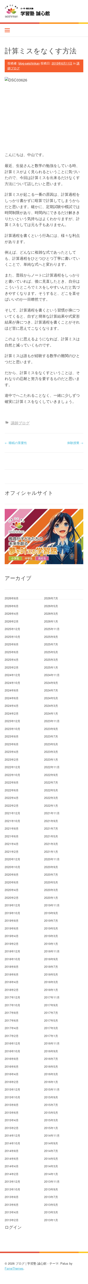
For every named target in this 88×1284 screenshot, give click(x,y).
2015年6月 (12, 1112)
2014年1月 (51, 1174)
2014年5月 (51, 1158)
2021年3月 (51, 844)
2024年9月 (51, 683)
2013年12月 (12, 1181)
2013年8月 (12, 1197)
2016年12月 (12, 1043)
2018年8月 (12, 966)
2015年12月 (12, 1089)
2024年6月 (12, 698)
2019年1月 (51, 944)
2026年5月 (51, 606)
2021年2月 (12, 851)
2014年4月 (12, 1166)
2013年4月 (12, 1212)
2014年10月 (12, 1143)
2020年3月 (51, 890)
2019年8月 (12, 920)
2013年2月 (12, 1220)
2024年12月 (12, 675)
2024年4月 (12, 706)
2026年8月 (12, 598)
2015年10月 (12, 1097)
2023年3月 (51, 752)
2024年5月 (51, 698)
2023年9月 (51, 729)
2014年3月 (51, 1166)
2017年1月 (51, 1036)
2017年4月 (12, 1028)
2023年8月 (12, 736)
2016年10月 (12, 1051)
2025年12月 (12, 629)
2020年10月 (12, 867)
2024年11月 (52, 675)
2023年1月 (51, 759)
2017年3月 (51, 1028)
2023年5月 (51, 744)
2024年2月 (12, 713)
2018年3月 (51, 982)
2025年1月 (51, 667)
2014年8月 (12, 1151)
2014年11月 (52, 1135)
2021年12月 (12, 813)
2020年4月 (12, 890)
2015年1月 (51, 1128)
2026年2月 (12, 621)
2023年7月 (51, 736)
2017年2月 (12, 1036)
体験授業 (75, 442)
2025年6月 (12, 652)
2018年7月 (51, 966)
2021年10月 (12, 821)
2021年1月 (51, 851)
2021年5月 (51, 836)
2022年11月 (52, 767)
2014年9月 (51, 1143)
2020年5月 (51, 882)
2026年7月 (51, 598)
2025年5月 (51, 652)
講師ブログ (20, 423)
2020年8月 (12, 874)
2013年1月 (51, 1220)
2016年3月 (51, 1074)
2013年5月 (51, 1205)
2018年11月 (52, 951)
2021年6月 (12, 836)
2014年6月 (12, 1158)
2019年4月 (12, 936)
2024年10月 (12, 683)
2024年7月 (51, 690)
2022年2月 (12, 805)
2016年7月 (51, 1059)
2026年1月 (51, 621)
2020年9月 (51, 867)
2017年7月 (51, 1013)
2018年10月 (12, 959)
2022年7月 (51, 782)
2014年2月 (12, 1174)
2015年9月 (51, 1097)
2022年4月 (12, 798)
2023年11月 (52, 721)
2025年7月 (51, 644)
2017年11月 (52, 997)
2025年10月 (12, 637)
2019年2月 (12, 944)
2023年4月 (12, 752)
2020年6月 (12, 882)
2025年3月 (51, 659)
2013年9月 (51, 1189)
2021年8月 (12, 828)
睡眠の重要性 (16, 442)
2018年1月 (51, 990)
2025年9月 (51, 637)
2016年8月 (12, 1059)
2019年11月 (52, 905)
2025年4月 (12, 659)
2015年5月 (51, 1112)
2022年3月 (51, 798)
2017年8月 (12, 1013)
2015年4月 (12, 1120)
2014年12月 (12, 1135)
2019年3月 (51, 936)
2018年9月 (51, 959)
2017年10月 (12, 1005)
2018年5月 (51, 974)
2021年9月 (51, 821)
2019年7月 (51, 920)
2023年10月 (12, 729)
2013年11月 (52, 1181)
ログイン (13, 1227)
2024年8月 (12, 690)
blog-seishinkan (29, 63)
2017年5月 (51, 1020)
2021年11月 (52, 813)
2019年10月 (12, 913)
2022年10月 (12, 775)
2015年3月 (51, 1120)
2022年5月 (51, 790)
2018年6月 (12, 974)
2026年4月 (12, 613)
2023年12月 (12, 721)
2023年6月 (12, 744)
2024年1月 (51, 713)
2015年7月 (51, 1105)
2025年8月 (12, 644)
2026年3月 (51, 613)
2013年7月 (51, 1197)
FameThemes (14, 1268)
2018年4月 (12, 982)
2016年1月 (51, 1082)
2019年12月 (12, 905)
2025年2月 (12, 667)
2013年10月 (12, 1189)
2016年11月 (52, 1043)
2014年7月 (51, 1151)
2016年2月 (12, 1082)
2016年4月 (12, 1074)
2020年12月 (12, 859)
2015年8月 (12, 1105)
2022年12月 (12, 767)
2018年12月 (12, 951)
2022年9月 (51, 775)
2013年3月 (51, 1212)
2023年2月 (12, 759)
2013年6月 (12, 1205)
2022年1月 (51, 805)
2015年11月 (52, 1089)
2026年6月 (12, 606)
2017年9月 (51, 1005)
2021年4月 (12, 844)
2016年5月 (51, 1066)
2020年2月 (12, 898)
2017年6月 (12, 1020)
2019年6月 (12, 928)
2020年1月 (51, 898)
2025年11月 (52, 629)
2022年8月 (12, 782)
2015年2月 (12, 1128)
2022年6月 (12, 790)
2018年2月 (12, 990)
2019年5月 (51, 928)
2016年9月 (51, 1051)
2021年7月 (51, 828)
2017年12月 (12, 997)
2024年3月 (51, 706)
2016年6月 (12, 1066)
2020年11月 (52, 859)
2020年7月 (51, 874)
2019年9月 (51, 913)
